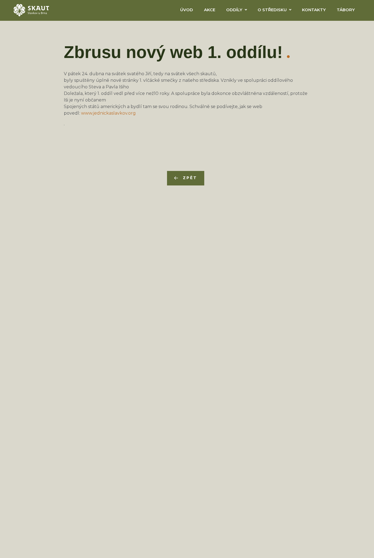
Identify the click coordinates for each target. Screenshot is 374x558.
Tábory (346, 9)
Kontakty (314, 9)
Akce (209, 9)
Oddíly (234, 9)
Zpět (190, 177)
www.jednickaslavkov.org (108, 113)
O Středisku (272, 9)
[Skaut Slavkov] (31, 10)
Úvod (186, 9)
